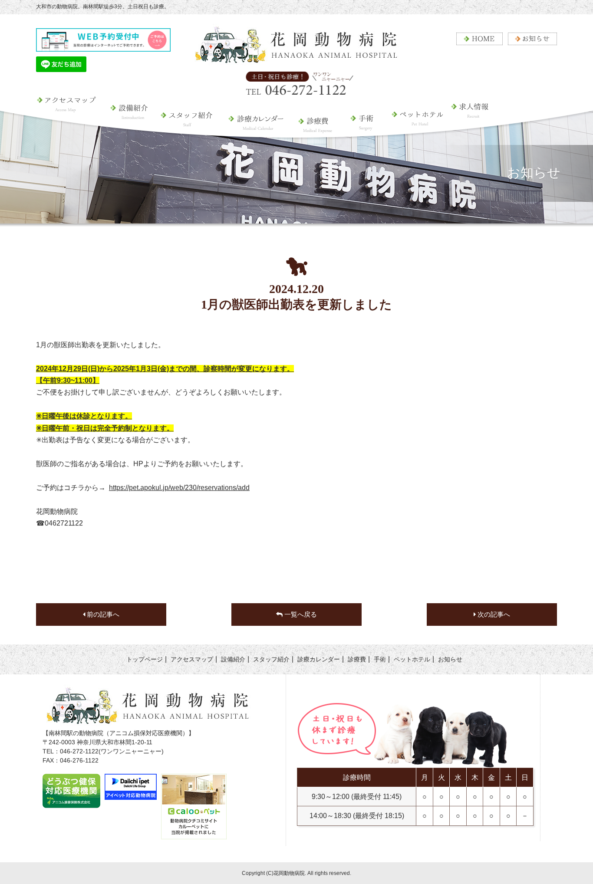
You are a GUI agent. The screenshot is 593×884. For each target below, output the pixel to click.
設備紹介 (130, 128)
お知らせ (450, 659)
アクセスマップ (70, 128)
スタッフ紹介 (187, 128)
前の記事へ (102, 614)
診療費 (315, 128)
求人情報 (476, 134)
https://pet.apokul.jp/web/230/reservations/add (179, 487)
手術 (362, 128)
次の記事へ (493, 614)
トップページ (144, 659)
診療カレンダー (255, 128)
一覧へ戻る (300, 614)
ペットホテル (413, 134)
